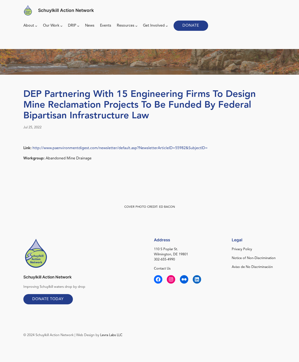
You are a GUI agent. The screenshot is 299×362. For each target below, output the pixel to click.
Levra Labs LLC (111, 335)
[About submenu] (36, 26)
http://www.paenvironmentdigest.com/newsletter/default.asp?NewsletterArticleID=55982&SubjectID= (120, 148)
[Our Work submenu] (61, 26)
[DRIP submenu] (78, 26)
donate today (48, 299)
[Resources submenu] (136, 26)
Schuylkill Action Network (66, 10)
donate (190, 26)
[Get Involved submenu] (167, 26)
